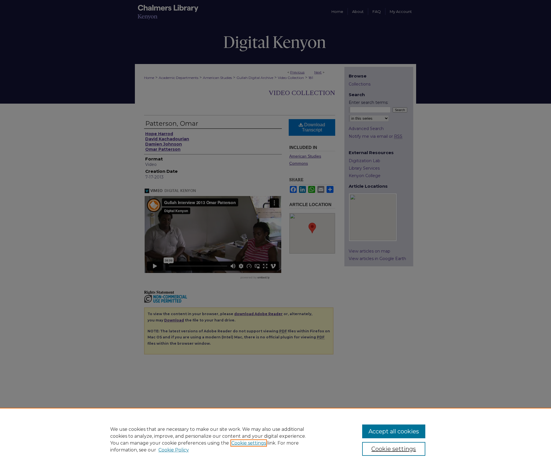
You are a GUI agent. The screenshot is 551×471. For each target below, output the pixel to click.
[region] (275, 439)
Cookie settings (248, 443)
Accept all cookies (393, 431)
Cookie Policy (173, 450)
